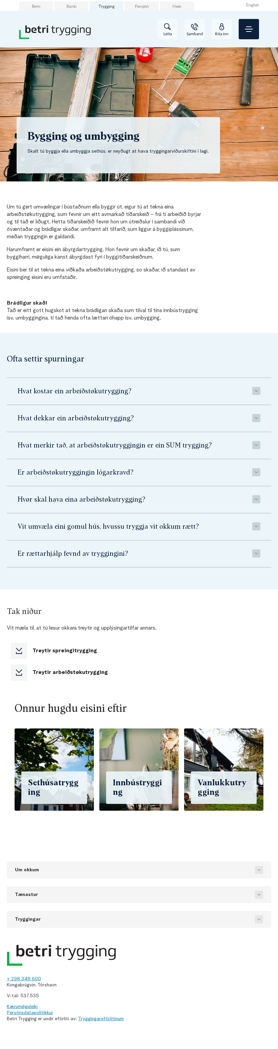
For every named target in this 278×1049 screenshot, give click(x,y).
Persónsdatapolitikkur (30, 1012)
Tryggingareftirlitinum (101, 1019)
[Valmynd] (249, 29)
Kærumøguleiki (22, 1006)
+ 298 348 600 (24, 979)
